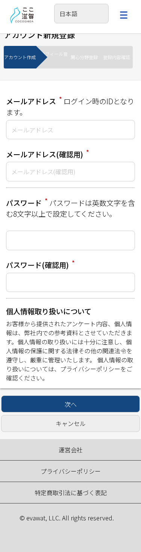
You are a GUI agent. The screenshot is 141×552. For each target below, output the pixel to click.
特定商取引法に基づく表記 (71, 492)
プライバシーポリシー (90, 368)
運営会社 (71, 449)
